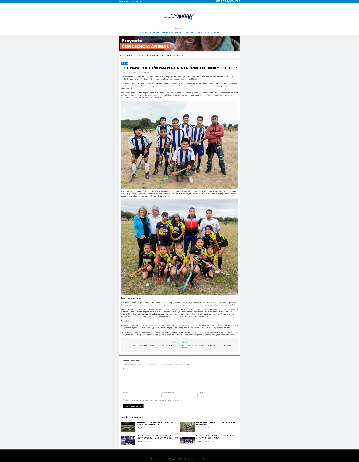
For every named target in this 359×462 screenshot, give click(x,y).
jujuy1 (124, 72)
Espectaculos (167, 32)
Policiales (179, 32)
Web (201, 392)
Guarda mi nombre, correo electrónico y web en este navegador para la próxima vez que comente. (155, 400)
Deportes (143, 32)
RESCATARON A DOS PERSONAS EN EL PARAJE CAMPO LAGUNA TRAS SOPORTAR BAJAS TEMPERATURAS (229, 6)
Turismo (216, 32)
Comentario (127, 369)
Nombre (126, 392)
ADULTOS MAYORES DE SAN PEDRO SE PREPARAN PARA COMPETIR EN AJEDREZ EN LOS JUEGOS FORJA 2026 (229, 4)
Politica (189, 32)
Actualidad (154, 32)
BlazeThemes (204, 459)
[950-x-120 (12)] (179, 43)
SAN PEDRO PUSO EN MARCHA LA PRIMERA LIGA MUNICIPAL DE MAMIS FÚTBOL (229, 1)
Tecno (207, 32)
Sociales (198, 32)
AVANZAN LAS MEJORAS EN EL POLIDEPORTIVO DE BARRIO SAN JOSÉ (230, 3)
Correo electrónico (168, 392)
